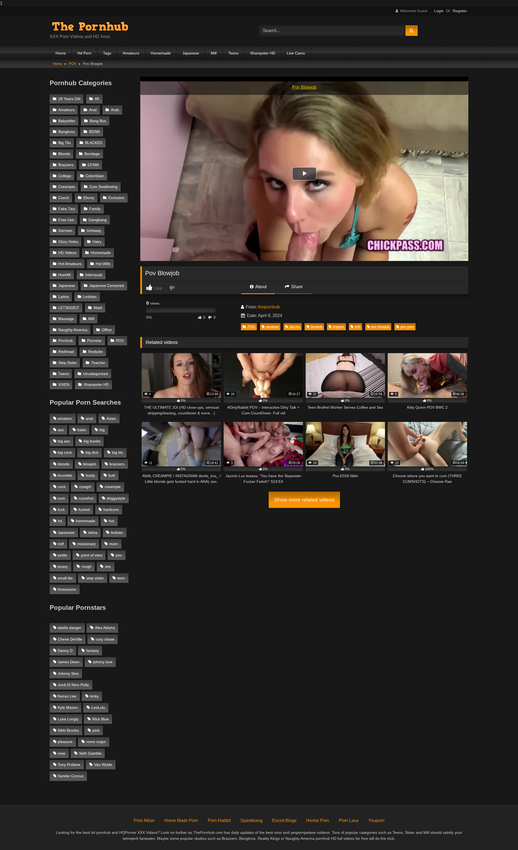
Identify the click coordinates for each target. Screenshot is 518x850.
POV (72, 64)
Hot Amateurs (69, 264)
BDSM (94, 132)
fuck (61, 509)
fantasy (92, 650)
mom (113, 544)
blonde (63, 464)
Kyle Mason (68, 707)
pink (96, 730)
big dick (92, 452)
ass (61, 430)
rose (61, 753)
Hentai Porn (317, 820)
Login (439, 11)
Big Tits (64, 143)
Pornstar (94, 341)
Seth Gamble (90, 753)
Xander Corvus (70, 776)
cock (62, 486)
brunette (65, 475)
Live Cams (296, 53)
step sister (95, 578)
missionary (86, 544)
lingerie (338, 327)
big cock (65, 452)
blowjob (316, 327)
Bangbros (66, 132)
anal (89, 418)
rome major (96, 741)
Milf (214, 53)
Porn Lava (349, 820)
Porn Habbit (219, 820)
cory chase (105, 639)
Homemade (161, 53)
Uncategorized (95, 374)
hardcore (111, 509)
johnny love (103, 662)
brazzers (117, 464)
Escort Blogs (284, 820)
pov (119, 555)
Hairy (97, 242)
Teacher (98, 363)
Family (95, 209)
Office (107, 330)
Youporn (376, 820)
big (102, 430)
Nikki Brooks (68, 730)
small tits (65, 578)
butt (111, 475)
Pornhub (65, 341)
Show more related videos (304, 500)
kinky (94, 696)
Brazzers (65, 165)
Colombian (95, 176)
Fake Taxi (66, 209)
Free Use (66, 220)
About (260, 286)
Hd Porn (84, 53)
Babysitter (66, 121)
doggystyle (116, 498)
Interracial (93, 275)
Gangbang (97, 220)
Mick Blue (100, 719)
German (65, 231)
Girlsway (94, 231)
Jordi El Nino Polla (73, 685)
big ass (64, 441)
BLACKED (93, 143)
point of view (91, 555)
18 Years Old (69, 99)
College (64, 176)
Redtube (95, 352)
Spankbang (251, 820)
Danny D (65, 650)
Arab (115, 110)
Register (460, 11)
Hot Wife (103, 264)
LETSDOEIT (68, 308)
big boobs (92, 441)
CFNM (93, 165)
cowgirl (85, 486)
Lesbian (90, 297)
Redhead (66, 352)
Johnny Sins (68, 673)
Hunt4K (64, 275)
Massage (66, 319)
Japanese (190, 53)
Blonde (64, 154)
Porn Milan (144, 820)
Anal (93, 110)
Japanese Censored (106, 286)
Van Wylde (103, 764)
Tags (107, 53)
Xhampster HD (262, 53)
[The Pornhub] (90, 26)
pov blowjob (380, 327)
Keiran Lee (67, 696)
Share (296, 286)
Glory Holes (68, 242)
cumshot (86, 498)
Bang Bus (98, 121)
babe (81, 430)
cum (61, 498)
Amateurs (131, 53)
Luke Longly (68, 719)
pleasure (65, 741)
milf (357, 327)
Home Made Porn (181, 820)
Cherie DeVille (70, 639)
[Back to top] (501, 835)
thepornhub (269, 307)
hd (60, 521)
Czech (63, 198)
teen (121, 578)
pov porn (407, 327)
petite (62, 555)
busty (90, 475)
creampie (113, 486)
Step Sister (67, 363)
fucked (84, 509)
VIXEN (63, 385)
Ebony (88, 198)
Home (61, 53)
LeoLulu (98, 707)
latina (92, 532)
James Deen (68, 662)
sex (108, 566)
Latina (63, 297)
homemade (85, 521)
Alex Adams (105, 627)
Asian (111, 418)
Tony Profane (69, 764)
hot (111, 521)
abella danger (69, 627)
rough (86, 566)
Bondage (92, 154)
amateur (272, 327)
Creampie (66, 187)
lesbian (117, 532)
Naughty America (72, 330)
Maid (98, 308)
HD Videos (67, 253)
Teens (233, 53)
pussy (63, 566)
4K (97, 99)
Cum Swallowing (103, 187)
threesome (67, 589)
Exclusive (116, 198)
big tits (294, 327)
